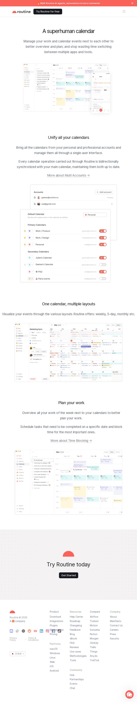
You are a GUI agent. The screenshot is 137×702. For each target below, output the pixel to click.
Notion (93, 634)
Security (114, 638)
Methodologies (78, 656)
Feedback (75, 630)
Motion (94, 625)
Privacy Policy (13, 639)
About (113, 617)
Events (73, 684)
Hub (72, 675)
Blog (72, 634)
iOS (52, 666)
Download (55, 617)
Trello (93, 647)
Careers (114, 630)
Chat (72, 688)
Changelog (76, 625)
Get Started (68, 575)
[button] (129, 694)
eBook (73, 638)
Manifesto (115, 621)
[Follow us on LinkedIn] (41, 631)
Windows (55, 653)
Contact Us (116, 625)
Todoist (94, 621)
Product (54, 611)
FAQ (72, 643)
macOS (54, 649)
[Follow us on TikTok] (59, 631)
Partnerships (77, 679)
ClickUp (94, 643)
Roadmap (75, 621)
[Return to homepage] (21, 11)
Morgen (94, 638)
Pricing (53, 634)
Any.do (94, 656)
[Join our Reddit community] (29, 631)
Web (52, 662)
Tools (73, 660)
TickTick (94, 660)
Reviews (74, 647)
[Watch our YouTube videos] (35, 631)
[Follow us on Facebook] (53, 631)
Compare (95, 611)
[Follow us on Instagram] (47, 631)
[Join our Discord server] (11, 631)
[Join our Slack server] (17, 631)
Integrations (56, 621)
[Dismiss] (132, 3)
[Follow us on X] (23, 631)
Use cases (75, 651)
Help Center (76, 617)
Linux (52, 657)
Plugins (54, 625)
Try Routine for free (47, 11)
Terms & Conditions (33, 639)
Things (93, 651)
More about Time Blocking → (71, 441)
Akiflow (94, 617)
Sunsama (95, 630)
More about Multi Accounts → (68, 175)
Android (54, 671)
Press (113, 634)
